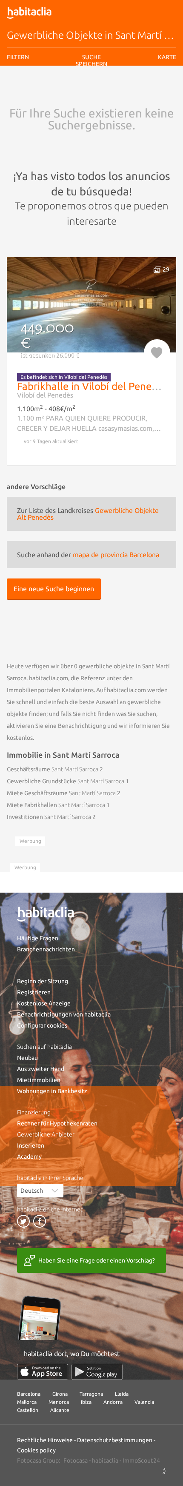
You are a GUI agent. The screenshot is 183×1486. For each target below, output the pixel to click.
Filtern (18, 57)
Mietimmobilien (38, 1080)
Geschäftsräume (52, 769)
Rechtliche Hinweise (97, 95)
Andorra (113, 1402)
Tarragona (91, 1394)
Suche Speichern (91, 115)
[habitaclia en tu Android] (97, 1372)
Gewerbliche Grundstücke (65, 781)
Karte (167, 57)
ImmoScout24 (141, 1460)
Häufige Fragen (37, 938)
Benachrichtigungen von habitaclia (64, 1014)
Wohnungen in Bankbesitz (52, 1091)
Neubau (27, 1057)
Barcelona (28, 1394)
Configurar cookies (42, 1025)
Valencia (144, 1402)
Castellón (27, 1410)
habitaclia (105, 1460)
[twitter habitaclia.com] (23, 1221)
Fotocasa (75, 1460)
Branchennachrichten (46, 949)
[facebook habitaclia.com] (39, 1221)
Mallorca (27, 1402)
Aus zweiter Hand (40, 1068)
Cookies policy (36, 1450)
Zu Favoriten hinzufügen (157, 352)
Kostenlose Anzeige (44, 1003)
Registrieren (34, 992)
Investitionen (49, 816)
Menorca (59, 1402)
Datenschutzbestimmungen (114, 1440)
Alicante (59, 1410)
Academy (29, 1156)
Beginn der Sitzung (42, 981)
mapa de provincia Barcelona (116, 554)
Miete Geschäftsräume (61, 793)
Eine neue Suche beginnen (54, 589)
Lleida (122, 1394)
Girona (60, 1394)
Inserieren (30, 1145)
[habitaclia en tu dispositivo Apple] (42, 1372)
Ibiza (86, 1402)
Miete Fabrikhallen (56, 805)
